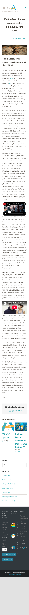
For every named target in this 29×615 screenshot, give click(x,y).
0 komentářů (6, 441)
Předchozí (18, 39)
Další (23, 39)
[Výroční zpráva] (8, 424)
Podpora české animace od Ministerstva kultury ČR (21, 440)
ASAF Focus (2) (7, 480)
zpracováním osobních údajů (6, 537)
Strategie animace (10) (10, 497)
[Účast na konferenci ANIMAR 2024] (13, 525)
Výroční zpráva (6, 435)
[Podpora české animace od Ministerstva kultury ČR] (21, 424)
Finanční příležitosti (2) (10, 484)
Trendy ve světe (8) (9, 501)
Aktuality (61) (7, 475)
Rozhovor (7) (7, 492)
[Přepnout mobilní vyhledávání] (26, 9)
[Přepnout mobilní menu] (26, 7)
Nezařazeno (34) (8, 488)
